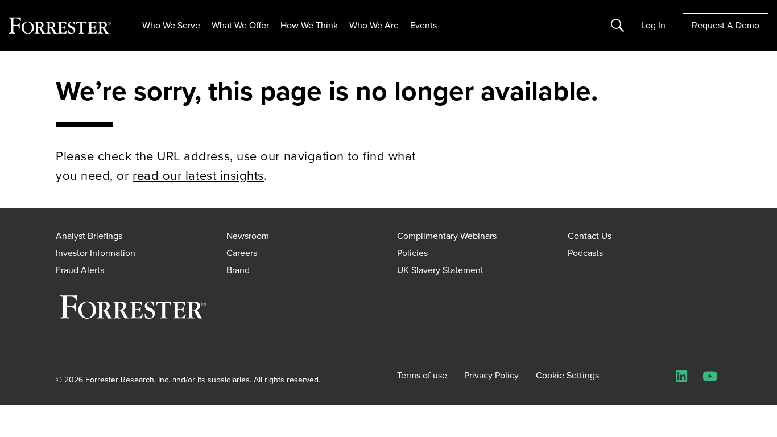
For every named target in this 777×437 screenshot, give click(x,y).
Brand (238, 270)
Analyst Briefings (89, 235)
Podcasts (585, 252)
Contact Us (589, 235)
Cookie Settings (567, 375)
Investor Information (95, 252)
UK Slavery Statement (440, 270)
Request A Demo (725, 25)
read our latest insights (198, 175)
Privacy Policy (491, 375)
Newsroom (247, 235)
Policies (412, 252)
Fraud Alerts (80, 270)
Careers (241, 252)
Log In (653, 25)
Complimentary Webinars (447, 235)
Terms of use (422, 375)
